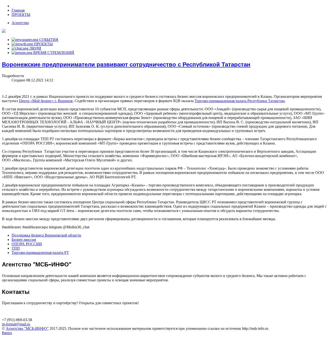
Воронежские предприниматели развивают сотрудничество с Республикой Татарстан (126, 64)
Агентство (20, 23)
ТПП (16, 248)
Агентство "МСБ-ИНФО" (27, 328)
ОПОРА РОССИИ (27, 244)
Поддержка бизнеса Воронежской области (46, 235)
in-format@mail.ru (16, 324)
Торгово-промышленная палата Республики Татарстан (240, 101)
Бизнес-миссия (24, 240)
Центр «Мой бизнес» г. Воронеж (46, 101)
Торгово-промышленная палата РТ (40, 253)
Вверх (7, 333)
